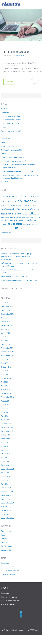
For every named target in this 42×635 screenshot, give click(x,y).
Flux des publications (9, 567)
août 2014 (5, 472)
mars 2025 (5, 318)
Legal (3, 142)
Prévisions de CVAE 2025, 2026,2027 (14, 276)
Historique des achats (11, 123)
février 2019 (5, 389)
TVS (25, 228)
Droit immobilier (7, 531)
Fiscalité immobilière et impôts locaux (18, 171)
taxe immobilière (27, 224)
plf (8, 217)
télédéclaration (31, 229)
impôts (10, 209)
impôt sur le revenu (26, 214)
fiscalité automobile (6, 206)
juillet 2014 (5, 476)
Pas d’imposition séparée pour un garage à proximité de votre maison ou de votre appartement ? (17, 256)
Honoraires (5, 138)
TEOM (12, 229)
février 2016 (5, 454)
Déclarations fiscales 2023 (11, 131)
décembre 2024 (7, 325)
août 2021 (5, 359)
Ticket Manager (7, 182)
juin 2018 (4, 408)
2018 (10, 196)
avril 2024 (5, 329)
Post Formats (6, 546)
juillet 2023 (5, 333)
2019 (14, 196)
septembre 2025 (7, 314)
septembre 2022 (7, 348)
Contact (4, 127)
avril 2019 (5, 386)
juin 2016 (4, 450)
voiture (9, 232)
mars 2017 (5, 446)
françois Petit (19, 56)
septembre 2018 (7, 397)
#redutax (4, 196)
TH (18, 229)
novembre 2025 (7, 306)
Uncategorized (6, 550)
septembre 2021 (7, 355)
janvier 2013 (6, 510)
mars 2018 (5, 420)
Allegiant (18, 630)
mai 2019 (4, 382)
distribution (14, 201)
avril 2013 (5, 507)
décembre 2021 (7, 352)
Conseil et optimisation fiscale (15, 157)
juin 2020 (4, 370)
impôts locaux (20, 209)
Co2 (24, 196)
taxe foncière (15, 223)
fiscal (29, 56)
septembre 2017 (7, 438)
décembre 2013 (7, 491)
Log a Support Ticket (9, 146)
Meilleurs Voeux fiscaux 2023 (12, 150)
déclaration (25, 201)
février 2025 (5, 321)
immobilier (38, 206)
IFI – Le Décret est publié (16, 51)
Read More (9, 81)
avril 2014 (5, 484)
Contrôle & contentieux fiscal (14, 161)
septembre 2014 (7, 469)
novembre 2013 (7, 495)
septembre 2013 (7, 503)
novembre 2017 (7, 431)
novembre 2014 (7, 465)
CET (16, 196)
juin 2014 (4, 480)
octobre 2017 (6, 435)
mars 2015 (5, 461)
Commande (5, 112)
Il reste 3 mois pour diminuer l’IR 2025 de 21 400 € (20, 280)
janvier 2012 (6, 514)
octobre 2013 (6, 499)
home (3, 135)
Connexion (5, 563)
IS (38, 214)
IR (32, 213)
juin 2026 (4, 303)
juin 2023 (4, 337)
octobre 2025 (6, 310)
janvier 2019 (6, 393)
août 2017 (5, 442)
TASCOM (33, 217)
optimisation (4, 217)
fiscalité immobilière (19, 205)
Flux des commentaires (10, 570)
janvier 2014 (6, 488)
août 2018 (5, 401)
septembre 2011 (7, 518)
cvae (9, 201)
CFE (20, 196)
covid (6, 201)
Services (4, 154)
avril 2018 (5, 416)
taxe (38, 217)
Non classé (5, 542)
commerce (30, 196)
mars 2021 (5, 363)
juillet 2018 (5, 405)
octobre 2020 (6, 367)
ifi (28, 205)
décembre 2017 (7, 427)
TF (16, 228)
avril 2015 (5, 457)
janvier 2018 (6, 423)
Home (9, 28)
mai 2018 (4, 412)
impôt (4, 209)
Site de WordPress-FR (9, 574)
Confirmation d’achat (11, 116)
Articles (4, 109)
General (4, 538)
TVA (21, 229)
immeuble (32, 206)
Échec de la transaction (12, 120)
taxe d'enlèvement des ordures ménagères (17, 220)
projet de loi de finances (15, 217)
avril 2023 (5, 340)
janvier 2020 (6, 378)
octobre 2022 (6, 344)
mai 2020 (4, 374)
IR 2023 (36, 214)
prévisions (26, 217)
